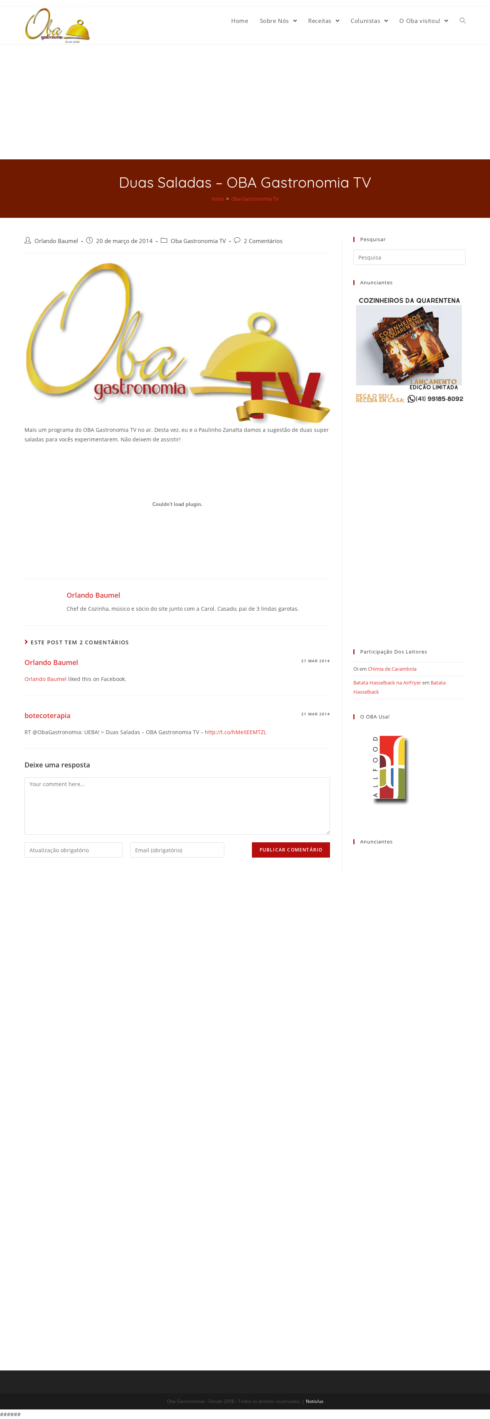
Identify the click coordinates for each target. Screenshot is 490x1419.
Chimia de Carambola (392, 668)
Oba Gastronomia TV (198, 241)
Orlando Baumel (56, 241)
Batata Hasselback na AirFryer (387, 682)
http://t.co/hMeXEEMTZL (235, 732)
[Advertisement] (245, 102)
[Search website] (462, 20)
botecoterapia (47, 715)
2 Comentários (263, 241)
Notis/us (314, 1401)
